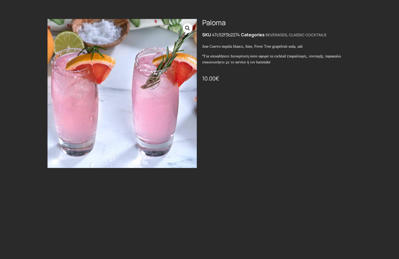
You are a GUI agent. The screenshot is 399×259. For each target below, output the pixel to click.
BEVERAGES (276, 34)
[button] (187, 28)
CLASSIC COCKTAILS (307, 34)
